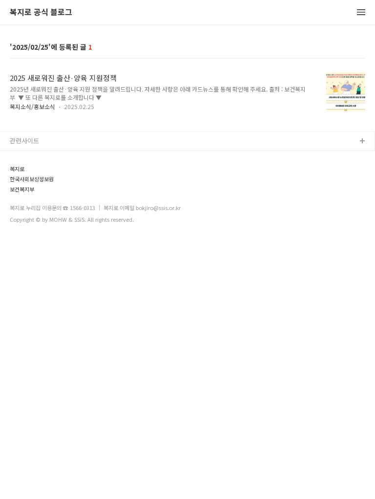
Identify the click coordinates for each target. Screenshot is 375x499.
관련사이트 (24, 140)
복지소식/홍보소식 (32, 106)
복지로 (17, 169)
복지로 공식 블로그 (41, 12)
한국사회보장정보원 (32, 179)
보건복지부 (22, 189)
